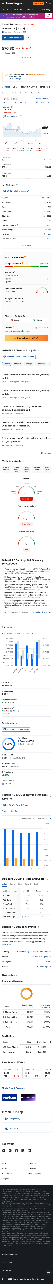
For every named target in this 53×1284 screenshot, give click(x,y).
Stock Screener (18, 9)
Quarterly (15, 811)
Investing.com (7, 445)
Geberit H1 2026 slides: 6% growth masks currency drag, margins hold (22, 408)
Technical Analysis (13, 461)
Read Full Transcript (42, 612)
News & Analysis (29, 87)
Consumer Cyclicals (42, 957)
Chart (15, 87)
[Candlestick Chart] (4, 99)
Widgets (5, 1179)
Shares (5, 9)
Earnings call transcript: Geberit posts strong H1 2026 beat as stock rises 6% (25, 424)
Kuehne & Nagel (30, 1070)
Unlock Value (43, 160)
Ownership (24, 93)
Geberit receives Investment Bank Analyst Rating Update (26, 376)
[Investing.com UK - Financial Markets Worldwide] (14, 3)
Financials (45, 87)
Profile (14, 93)
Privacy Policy (7, 1262)
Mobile (5, 1168)
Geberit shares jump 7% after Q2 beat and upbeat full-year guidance (26, 440)
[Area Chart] (8, 99)
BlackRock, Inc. (9, 1052)
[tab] (5, 469)
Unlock (27, 917)
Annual (5, 811)
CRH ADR (48, 1070)
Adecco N (7, 1070)
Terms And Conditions (10, 1254)
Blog (4, 1163)
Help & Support (34, 1173)
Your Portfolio (7, 1173)
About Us (32, 1163)
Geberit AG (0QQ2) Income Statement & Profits (25, 796)
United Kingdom (44, 967)
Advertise (32, 1168)
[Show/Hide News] (16, 99)
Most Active (32, 9)
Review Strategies (15, 79)
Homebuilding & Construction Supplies (34, 951)
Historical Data (36, 93)
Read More (6, 944)
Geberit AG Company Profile (19, 926)
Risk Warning (6, 1270)
